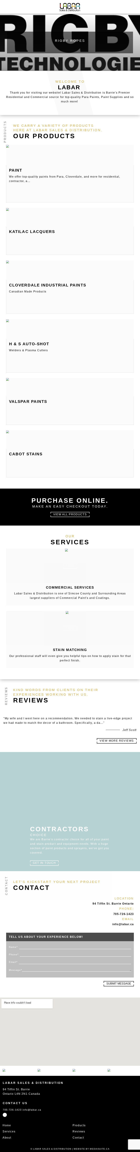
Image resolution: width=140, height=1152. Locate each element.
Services (9, 1131)
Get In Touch (44, 862)
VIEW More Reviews (117, 740)
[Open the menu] (4, 7)
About (7, 1137)
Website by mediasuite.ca (91, 1149)
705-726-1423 (123, 914)
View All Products (70, 514)
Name (13, 947)
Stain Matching (70, 650)
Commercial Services (70, 587)
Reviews (79, 1131)
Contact (78, 1137)
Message (15, 970)
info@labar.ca (123, 924)
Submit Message (118, 983)
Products (79, 1125)
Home (7, 1125)
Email (13, 962)
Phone (13, 954)
